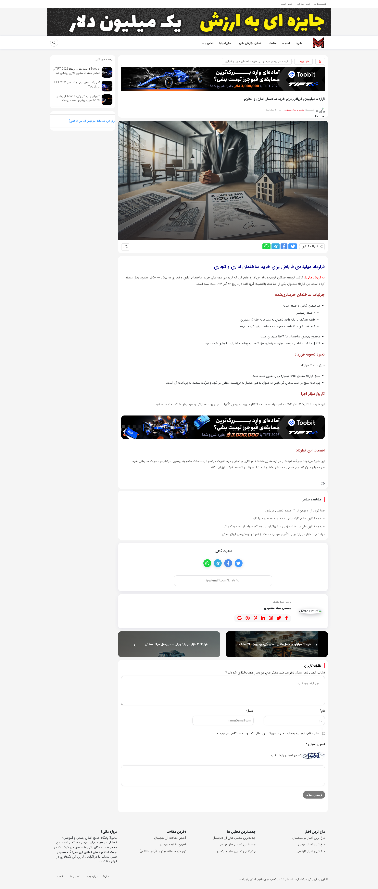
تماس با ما (75, 876)
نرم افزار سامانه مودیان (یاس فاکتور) (92, 120)
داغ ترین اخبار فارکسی (311, 851)
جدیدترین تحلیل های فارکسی (236, 851)
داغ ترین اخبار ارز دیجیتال (308, 837)
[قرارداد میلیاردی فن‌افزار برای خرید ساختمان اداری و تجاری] (223, 180)
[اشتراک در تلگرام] (275, 246)
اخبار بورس (303, 61)
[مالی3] (318, 42)
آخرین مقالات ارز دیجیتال (170, 837)
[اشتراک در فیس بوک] (284, 246)
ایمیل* (250, 710)
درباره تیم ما (91, 876)
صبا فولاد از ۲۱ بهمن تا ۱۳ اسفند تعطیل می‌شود (295, 510)
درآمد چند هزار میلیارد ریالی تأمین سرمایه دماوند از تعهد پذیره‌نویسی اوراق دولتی (273, 534)
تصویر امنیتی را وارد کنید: (285, 755)
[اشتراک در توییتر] (292, 246)
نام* (322, 710)
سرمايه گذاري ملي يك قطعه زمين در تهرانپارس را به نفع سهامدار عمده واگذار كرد (274, 526)
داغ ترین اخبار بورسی (311, 844)
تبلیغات (60, 876)
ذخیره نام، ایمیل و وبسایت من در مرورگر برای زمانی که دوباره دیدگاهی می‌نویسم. (267, 733)
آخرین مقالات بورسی (173, 844)
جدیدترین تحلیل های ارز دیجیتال (234, 837)
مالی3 (106, 876)
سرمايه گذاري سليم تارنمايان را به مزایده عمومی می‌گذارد (289, 518)
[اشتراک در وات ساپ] (266, 246)
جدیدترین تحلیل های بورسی (237, 844)
